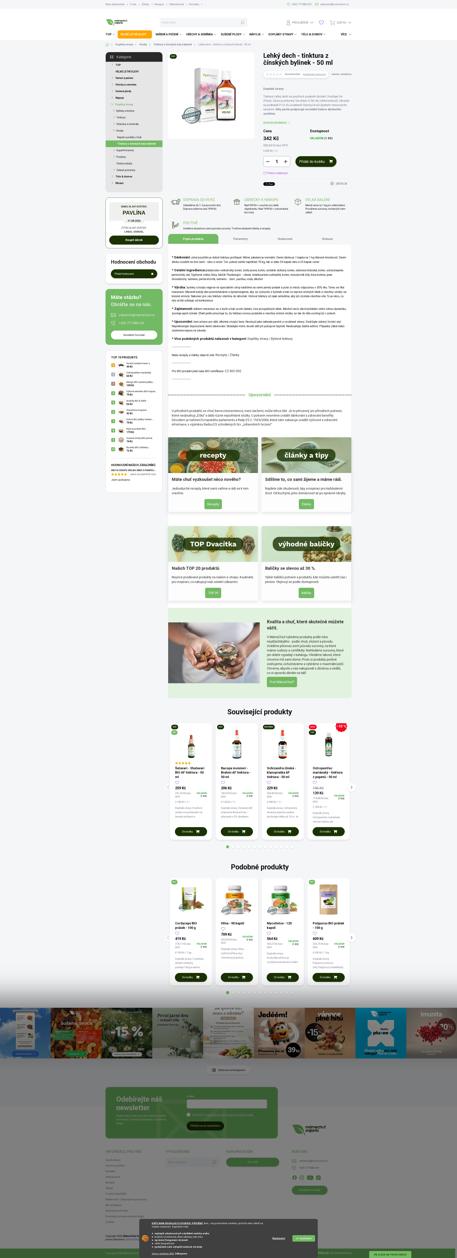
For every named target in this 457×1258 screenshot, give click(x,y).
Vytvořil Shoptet (134, 1239)
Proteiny (121, 156)
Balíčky (306, 593)
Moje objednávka (115, 4)
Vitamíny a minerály (127, 124)
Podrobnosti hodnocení (314, 74)
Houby (120, 130)
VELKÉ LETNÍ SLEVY (127, 71)
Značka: (341, 74)
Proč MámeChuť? (282, 682)
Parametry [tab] (240, 239)
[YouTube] (310, 1177)
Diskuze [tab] (327, 239)
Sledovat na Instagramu (231, 1070)
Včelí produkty (124, 163)
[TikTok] (318, 1177)
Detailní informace (275, 122)
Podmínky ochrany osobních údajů (125, 1216)
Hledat (242, 22)
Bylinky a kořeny (125, 110)
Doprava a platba (115, 1165)
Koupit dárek (134, 240)
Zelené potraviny (125, 170)
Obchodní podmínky (117, 1210)
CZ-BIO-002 (233, 371)
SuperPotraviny (125, 150)
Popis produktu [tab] (193, 239)
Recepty (159, 4)
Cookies (110, 1222)
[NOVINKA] (282, 744)
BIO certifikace (114, 1205)
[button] (227, 846)
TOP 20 (213, 593)
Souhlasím (306, 1238)
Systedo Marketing (340, 1253)
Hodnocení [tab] (285, 239)
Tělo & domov (123, 176)
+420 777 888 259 (131, 323)
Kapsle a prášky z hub (129, 137)
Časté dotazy (113, 1160)
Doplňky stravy (124, 104)
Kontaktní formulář (134, 335)
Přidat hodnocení (124, 273)
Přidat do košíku (312, 161)
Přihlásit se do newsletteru (205, 1125)
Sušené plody (123, 91)
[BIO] (191, 899)
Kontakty (194, 4)
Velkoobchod (176, 4)
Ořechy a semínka (125, 84)
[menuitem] (111, 34)
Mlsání (119, 183)
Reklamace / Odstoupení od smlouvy (126, 1199)
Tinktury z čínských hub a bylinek (136, 143)
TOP (118, 65)
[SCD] (237, 744)
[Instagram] (301, 1177)
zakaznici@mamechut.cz (137, 315)
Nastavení (278, 1238)
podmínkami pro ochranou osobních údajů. (230, 1114)
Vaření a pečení (124, 78)
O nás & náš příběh (116, 1193)
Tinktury (121, 117)
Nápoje (119, 97)
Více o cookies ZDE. (163, 1253)
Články (145, 4)
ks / (253, 1162)
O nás (133, 4)
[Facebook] (294, 1177)
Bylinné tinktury (282, 339)
